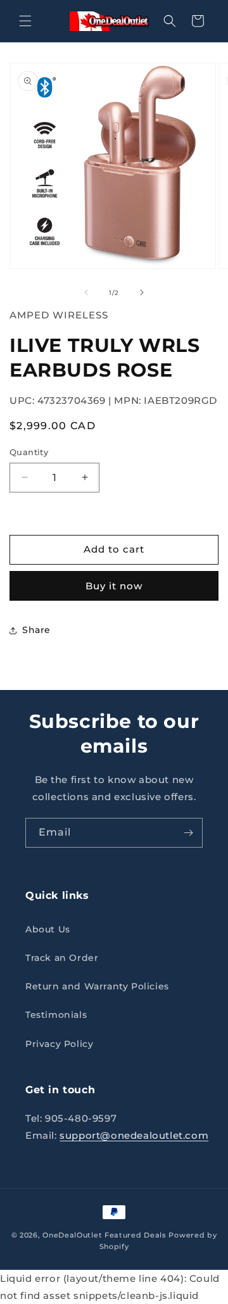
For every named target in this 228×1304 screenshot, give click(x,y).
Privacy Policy (59, 1044)
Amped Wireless (59, 315)
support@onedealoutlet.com (134, 1135)
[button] (25, 21)
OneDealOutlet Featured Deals (104, 1235)
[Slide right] (142, 292)
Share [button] (36, 630)
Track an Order (61, 957)
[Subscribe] (188, 833)
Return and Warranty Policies (97, 986)
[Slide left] (86, 292)
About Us (47, 929)
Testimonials (56, 1014)
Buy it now (114, 586)
